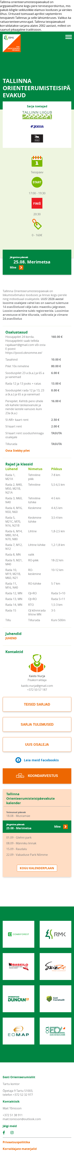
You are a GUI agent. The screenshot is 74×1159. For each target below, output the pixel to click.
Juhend (11, 638)
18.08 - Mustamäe (18, 814)
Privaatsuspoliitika (16, 1142)
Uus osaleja (37, 744)
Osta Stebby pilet (17, 451)
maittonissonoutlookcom (22, 1119)
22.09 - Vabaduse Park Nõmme (27, 855)
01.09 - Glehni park (18, 837)
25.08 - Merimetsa (33, 826)
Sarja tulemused (37, 724)
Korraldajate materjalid (20, 1149)
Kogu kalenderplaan (37, 868)
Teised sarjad (37, 704)
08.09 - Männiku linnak (21, 843)
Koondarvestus (42, 775)
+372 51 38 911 (13, 1115)
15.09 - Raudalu (16, 849)
